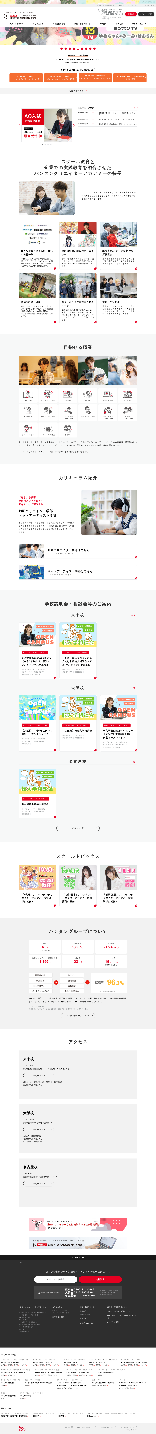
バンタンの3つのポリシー (86, 1427)
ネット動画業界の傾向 (26, 1327)
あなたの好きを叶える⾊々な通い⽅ (31, 1324)
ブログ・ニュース (86, 1323)
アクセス (83, 1319)
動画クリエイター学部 (59, 1310)
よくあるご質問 (148, 5)
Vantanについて (24, 1332)
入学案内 (83, 1311)
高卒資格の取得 (58, 1317)
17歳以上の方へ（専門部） (129, 5)
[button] (61, 49)
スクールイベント (25, 1320)
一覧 (133, 107)
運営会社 (68, 1427)
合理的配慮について (107, 1427)
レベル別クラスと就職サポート (29, 1322)
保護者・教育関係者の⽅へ (106, 5)
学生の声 (22, 1329)
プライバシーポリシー (128, 1427)
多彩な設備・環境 (25, 1317)
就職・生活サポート (87, 1307)
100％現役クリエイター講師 (28, 1315)
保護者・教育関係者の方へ (117, 1307)
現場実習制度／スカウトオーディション (32, 1312)
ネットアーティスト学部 (60, 1313)
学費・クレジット (86, 1314)
